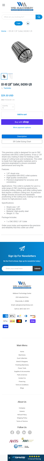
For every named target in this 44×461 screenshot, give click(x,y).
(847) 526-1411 (25, 309)
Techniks (7, 88)
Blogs (22, 388)
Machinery (22, 355)
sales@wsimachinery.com (24, 305)
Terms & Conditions (22, 385)
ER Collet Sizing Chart (22, 141)
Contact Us (22, 378)
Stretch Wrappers (22, 361)
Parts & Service (22, 375)
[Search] (39, 17)
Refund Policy (22, 415)
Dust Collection (22, 358)
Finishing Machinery (22, 365)
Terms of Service (22, 421)
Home (3, 31)
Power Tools (22, 368)
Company (22, 408)
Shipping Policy (22, 418)
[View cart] (28, 23)
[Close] (9, 458)
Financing (22, 381)
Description (22, 136)
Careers (22, 411)
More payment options (22, 128)
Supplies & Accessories (22, 371)
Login (18, 23)
